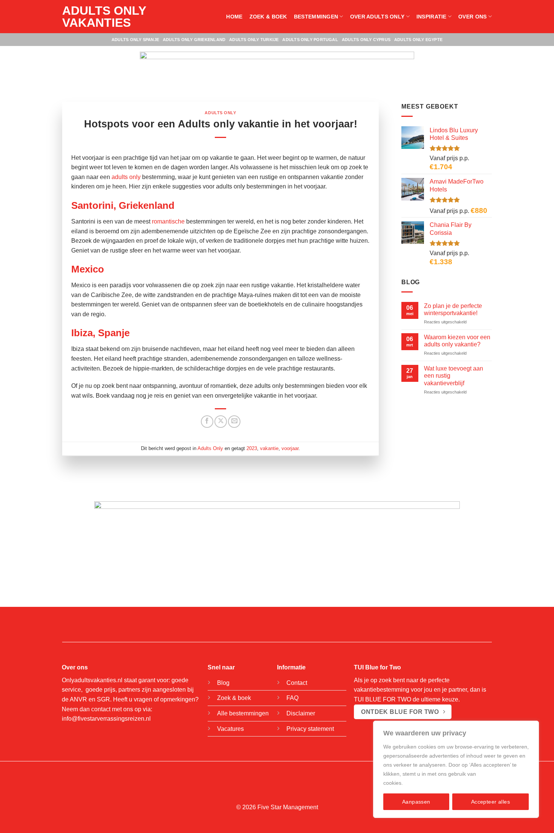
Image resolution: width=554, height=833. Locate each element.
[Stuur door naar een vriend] (234, 421)
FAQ (292, 698)
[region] (456, 769)
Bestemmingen (316, 17)
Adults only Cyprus (366, 39)
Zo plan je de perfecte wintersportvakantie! (453, 309)
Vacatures (230, 729)
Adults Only (220, 112)
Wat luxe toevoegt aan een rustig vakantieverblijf (453, 375)
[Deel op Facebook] (207, 421)
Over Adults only (377, 17)
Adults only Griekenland (194, 39)
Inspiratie (431, 17)
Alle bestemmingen (243, 713)
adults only (126, 177)
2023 (251, 448)
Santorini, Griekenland (122, 205)
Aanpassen (416, 802)
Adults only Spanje (135, 39)
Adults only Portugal (310, 39)
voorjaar (290, 448)
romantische (168, 221)
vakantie (269, 448)
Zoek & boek (268, 17)
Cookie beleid (421, 783)
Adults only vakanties (104, 17)
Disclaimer (300, 713)
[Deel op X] (220, 421)
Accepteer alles (490, 802)
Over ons (472, 17)
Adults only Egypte (418, 39)
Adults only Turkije (254, 39)
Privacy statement (310, 729)
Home (234, 17)
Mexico (87, 269)
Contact (296, 683)
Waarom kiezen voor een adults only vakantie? (457, 340)
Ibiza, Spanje (100, 333)
